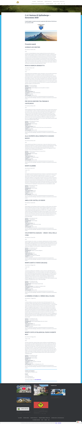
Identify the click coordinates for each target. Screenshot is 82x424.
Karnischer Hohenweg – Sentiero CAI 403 (58, 1)
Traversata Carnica (40, 1)
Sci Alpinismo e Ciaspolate (49, 3)
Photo (55, 3)
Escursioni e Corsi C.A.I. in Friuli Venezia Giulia (38, 3)
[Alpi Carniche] (17, 3)
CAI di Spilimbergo (38, 379)
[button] (51, 1)
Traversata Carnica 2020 (48, 1)
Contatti (59, 3)
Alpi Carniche (34, 1)
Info (61, 3)
